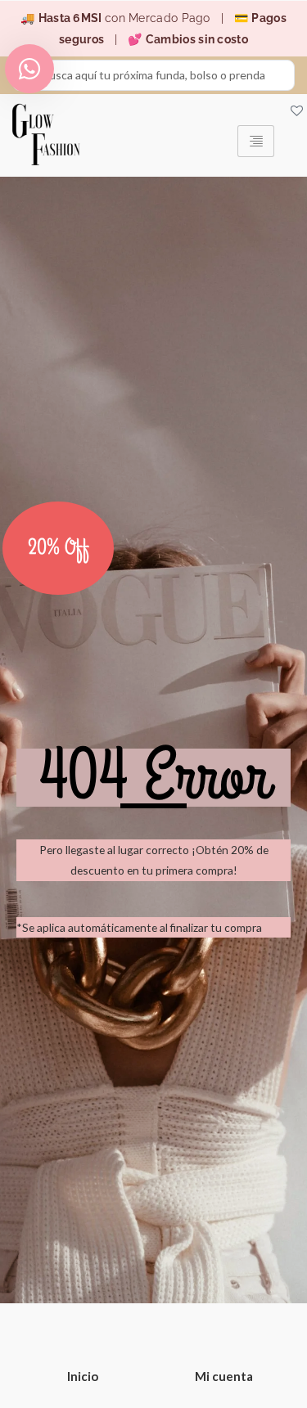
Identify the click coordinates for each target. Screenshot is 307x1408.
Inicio (82, 1376)
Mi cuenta (224, 1376)
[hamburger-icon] (255, 141)
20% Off (58, 548)
